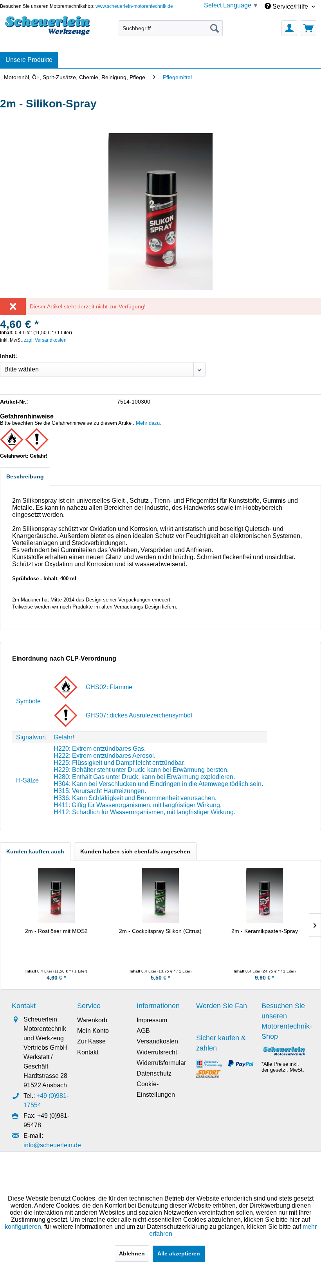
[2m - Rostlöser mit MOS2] (56, 895)
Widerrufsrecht (157, 1052)
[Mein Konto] (289, 28)
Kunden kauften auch (35, 851)
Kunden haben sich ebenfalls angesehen (135, 851)
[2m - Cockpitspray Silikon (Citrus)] (160, 895)
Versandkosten (157, 1041)
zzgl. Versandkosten (45, 340)
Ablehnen (132, 1253)
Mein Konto (93, 1030)
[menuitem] (171, 28)
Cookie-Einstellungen (156, 1089)
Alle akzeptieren (178, 1253)
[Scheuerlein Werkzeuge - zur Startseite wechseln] (48, 26)
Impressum (152, 1020)
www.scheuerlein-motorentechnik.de (134, 6)
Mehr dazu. (148, 423)
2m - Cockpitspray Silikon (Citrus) (160, 931)
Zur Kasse (91, 1041)
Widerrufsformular (161, 1063)
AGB (143, 1030)
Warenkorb (92, 1020)
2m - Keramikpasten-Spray (264, 931)
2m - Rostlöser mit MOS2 (56, 931)
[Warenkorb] (308, 28)
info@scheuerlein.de (52, 1145)
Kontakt (87, 1052)
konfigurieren (23, 1226)
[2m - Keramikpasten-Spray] (264, 895)
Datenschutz (154, 1073)
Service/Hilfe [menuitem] (290, 6)
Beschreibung (25, 476)
